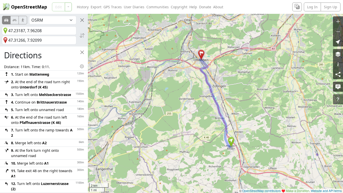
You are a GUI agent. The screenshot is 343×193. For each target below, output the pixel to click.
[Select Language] (297, 7)
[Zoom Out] (338, 31)
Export (96, 7)
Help (193, 7)
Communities (157, 7)
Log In (312, 7)
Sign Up (330, 7)
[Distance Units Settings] (82, 66)
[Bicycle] (14, 20)
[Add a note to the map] (338, 87)
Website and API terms (326, 190)
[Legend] (338, 64)
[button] (231, 142)
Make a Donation (297, 190)
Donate (205, 7)
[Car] (6, 20)
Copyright (179, 7)
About (218, 7)
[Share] (338, 74)
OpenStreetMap (29, 7)
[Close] (82, 20)
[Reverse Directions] (82, 35)
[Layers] (338, 54)
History (83, 7)
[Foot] (23, 20)
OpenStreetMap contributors (261, 190)
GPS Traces (112, 7)
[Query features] (338, 99)
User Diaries (134, 7)
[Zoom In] (338, 21)
